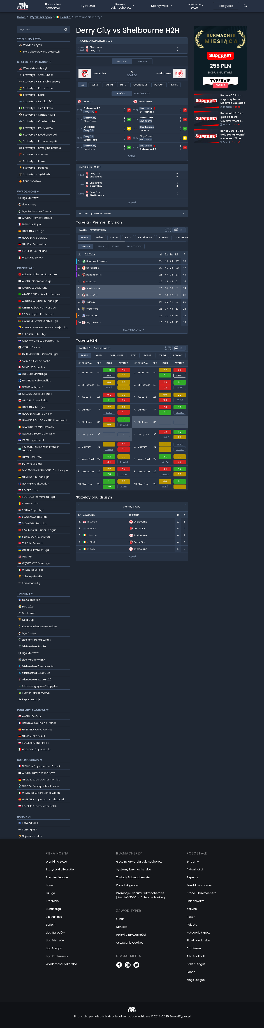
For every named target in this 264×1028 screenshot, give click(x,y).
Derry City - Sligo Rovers (93, 117)
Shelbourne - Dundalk (147, 126)
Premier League (57, 877)
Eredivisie (52, 901)
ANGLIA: (37, 218)
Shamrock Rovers (88, 374)
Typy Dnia (88, 6)
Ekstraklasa (54, 917)
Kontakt (122, 927)
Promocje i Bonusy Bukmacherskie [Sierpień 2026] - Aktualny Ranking (140, 895)
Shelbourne (163, 73)
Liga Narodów (55, 932)
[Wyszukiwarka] (245, 5)
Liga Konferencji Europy (36, 211)
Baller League (196, 964)
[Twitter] (136, 965)
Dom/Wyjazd (142, 93)
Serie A (50, 925)
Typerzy (192, 877)
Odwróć (132, 75)
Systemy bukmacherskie (133, 869)
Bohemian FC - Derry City (94, 107)
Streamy (193, 862)
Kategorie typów (198, 932)
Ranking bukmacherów (120, 6)
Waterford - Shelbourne (149, 117)
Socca (191, 972)
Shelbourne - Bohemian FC (151, 145)
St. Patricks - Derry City (92, 126)
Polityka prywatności (131, 935)
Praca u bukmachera (201, 893)
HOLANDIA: (34, 237)
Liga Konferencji (57, 956)
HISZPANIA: (33, 231)
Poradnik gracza (127, 885)
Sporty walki (159, 6)
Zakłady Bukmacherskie (133, 877)
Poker (191, 917)
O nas (120, 919)
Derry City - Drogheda (92, 145)
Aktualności (195, 869)
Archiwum (194, 948)
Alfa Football (196, 956)
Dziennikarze (196, 901)
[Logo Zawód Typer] (22, 6)
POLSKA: (34, 251)
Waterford (88, 459)
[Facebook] (119, 965)
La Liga (50, 893)
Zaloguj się (226, 6)
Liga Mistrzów (30, 198)
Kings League (196, 980)
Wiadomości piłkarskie (61, 964)
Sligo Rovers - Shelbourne (150, 135)
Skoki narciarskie (198, 940)
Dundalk (86, 409)
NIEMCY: (34, 244)
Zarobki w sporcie (199, 885)
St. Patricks (88, 385)
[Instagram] (128, 965)
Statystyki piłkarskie (60, 869)
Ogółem (121, 93)
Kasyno (192, 909)
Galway (86, 446)
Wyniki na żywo (194, 6)
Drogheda (88, 471)
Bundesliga (53, 909)
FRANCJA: (32, 224)
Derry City (99, 73)
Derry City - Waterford (92, 135)
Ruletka (192, 925)
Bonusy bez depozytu (53, 6)
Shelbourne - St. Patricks (149, 107)
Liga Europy (29, 204)
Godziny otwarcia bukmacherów (139, 862)
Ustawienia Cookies (129, 943)
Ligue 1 (50, 885)
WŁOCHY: (32, 257)
